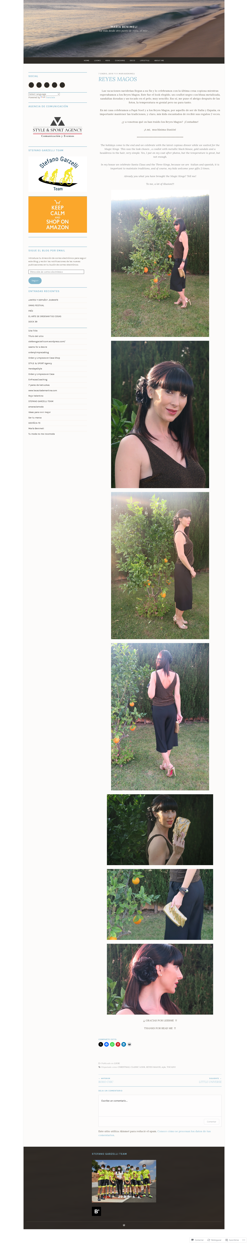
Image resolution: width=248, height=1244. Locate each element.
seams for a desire (37, 347)
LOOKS (97, 60)
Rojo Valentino (35, 396)
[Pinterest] (54, 85)
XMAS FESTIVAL (36, 305)
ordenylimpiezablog (38, 352)
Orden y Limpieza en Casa (41, 374)
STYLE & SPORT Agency (40, 363)
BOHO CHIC (105, 1080)
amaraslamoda (35, 406)
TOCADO (171, 1067)
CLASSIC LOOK (138, 1067)
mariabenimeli (127, 74)
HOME (86, 60)
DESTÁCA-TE (34, 423)
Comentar (211, 1121)
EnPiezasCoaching (37, 379)
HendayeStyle (35, 368)
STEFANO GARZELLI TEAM (40, 401)
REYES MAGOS (153, 1067)
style (164, 1067)
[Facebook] (39, 85)
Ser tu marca (34, 417)
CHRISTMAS (124, 1067)
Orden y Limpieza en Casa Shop (44, 358)
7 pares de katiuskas (39, 385)
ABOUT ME (159, 60)
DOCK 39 (32, 321)
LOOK (117, 1063)
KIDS (108, 60)
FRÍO (30, 311)
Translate (50, 97)
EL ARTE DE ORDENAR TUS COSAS (44, 316)
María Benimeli (124, 27)
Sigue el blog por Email (46, 250)
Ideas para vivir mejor (39, 412)
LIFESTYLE (145, 60)
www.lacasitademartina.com (42, 390)
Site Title (32, 330)
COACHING (120, 60)
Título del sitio (35, 336)
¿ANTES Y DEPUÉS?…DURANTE (43, 300)
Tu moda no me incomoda (41, 434)
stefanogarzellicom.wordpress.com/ (46, 341)
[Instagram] (31, 85)
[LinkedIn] (62, 85)
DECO (132, 60)
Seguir (35, 280)
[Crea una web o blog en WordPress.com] (124, 1225)
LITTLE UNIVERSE (210, 1080)
